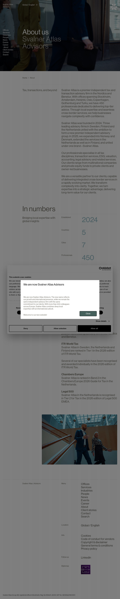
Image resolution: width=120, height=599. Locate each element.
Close (88, 313)
